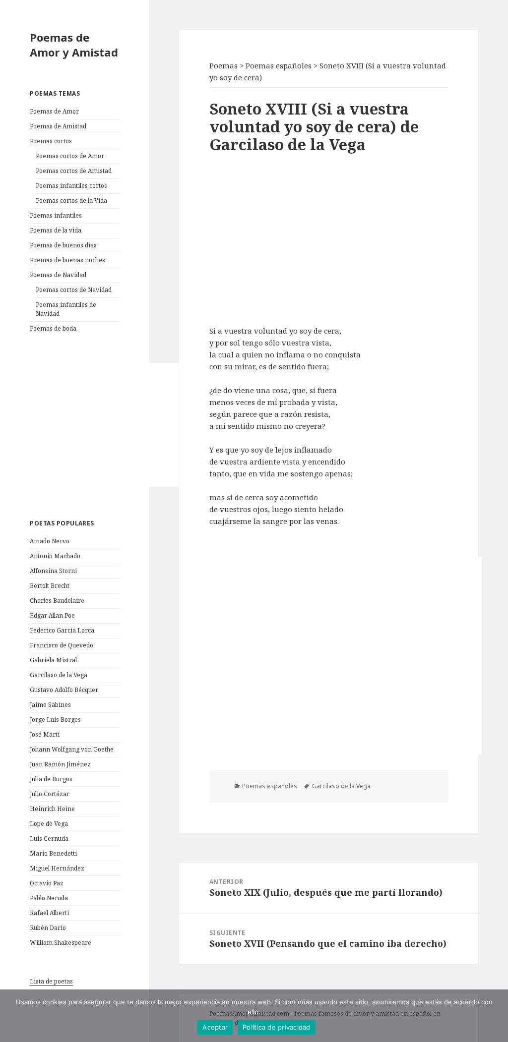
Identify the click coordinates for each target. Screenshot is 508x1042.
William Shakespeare (60, 942)
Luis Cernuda (49, 838)
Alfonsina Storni (53, 571)
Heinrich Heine (52, 809)
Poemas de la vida (55, 230)
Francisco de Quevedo (61, 645)
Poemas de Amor (54, 111)
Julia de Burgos (51, 779)
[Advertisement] (104, 425)
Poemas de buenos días (63, 245)
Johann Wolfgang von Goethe (72, 749)
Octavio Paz (47, 883)
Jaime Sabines (50, 704)
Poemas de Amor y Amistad (74, 44)
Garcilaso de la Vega (58, 675)
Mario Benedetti (53, 853)
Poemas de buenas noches (67, 260)
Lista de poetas (51, 981)
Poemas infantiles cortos (71, 185)
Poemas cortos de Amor (70, 156)
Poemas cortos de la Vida (71, 200)
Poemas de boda (53, 328)
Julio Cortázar (49, 794)
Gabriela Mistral (53, 660)
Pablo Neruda (49, 898)
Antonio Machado (55, 556)
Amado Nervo (49, 541)
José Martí (45, 734)
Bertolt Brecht (49, 585)
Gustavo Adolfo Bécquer (64, 690)
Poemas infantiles (56, 215)
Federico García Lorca (62, 630)
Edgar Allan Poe (52, 615)
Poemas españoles (269, 786)
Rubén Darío (48, 928)
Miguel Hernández (57, 868)
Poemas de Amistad (58, 126)
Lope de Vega (49, 823)
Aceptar (215, 1027)
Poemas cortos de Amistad (74, 171)
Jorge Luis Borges (55, 719)
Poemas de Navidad (58, 275)
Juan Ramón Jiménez (60, 764)
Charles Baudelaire (57, 600)
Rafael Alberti (49, 913)
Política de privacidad (277, 1027)
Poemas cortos (51, 141)
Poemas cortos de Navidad (74, 290)
